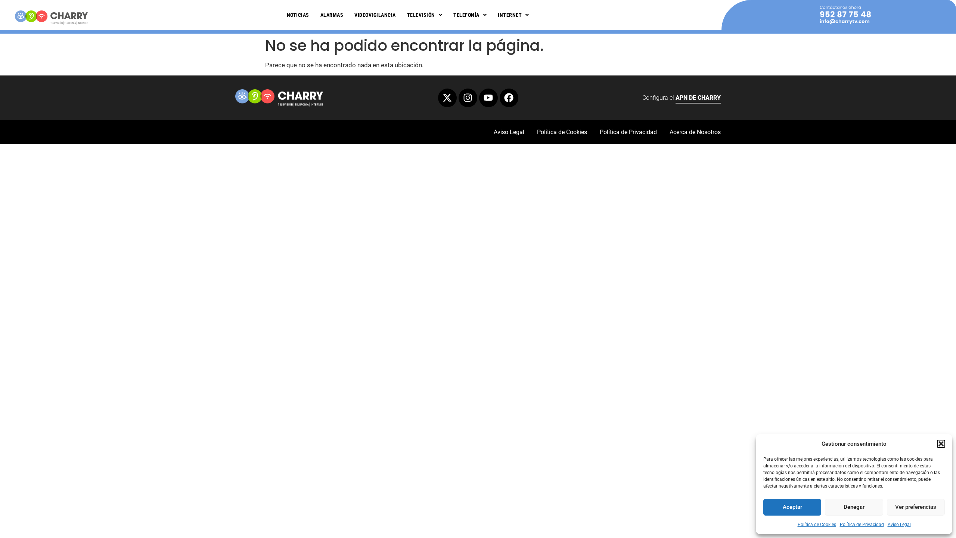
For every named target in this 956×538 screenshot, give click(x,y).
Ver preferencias (915, 507)
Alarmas (332, 15)
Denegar (854, 507)
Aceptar (792, 507)
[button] (941, 444)
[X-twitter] (447, 98)
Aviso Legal (899, 524)
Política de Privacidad (862, 524)
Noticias (298, 15)
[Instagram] (468, 98)
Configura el (681, 97)
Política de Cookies (817, 524)
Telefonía (466, 15)
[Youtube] (488, 98)
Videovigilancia (375, 15)
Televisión (421, 15)
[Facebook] (509, 98)
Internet (510, 15)
